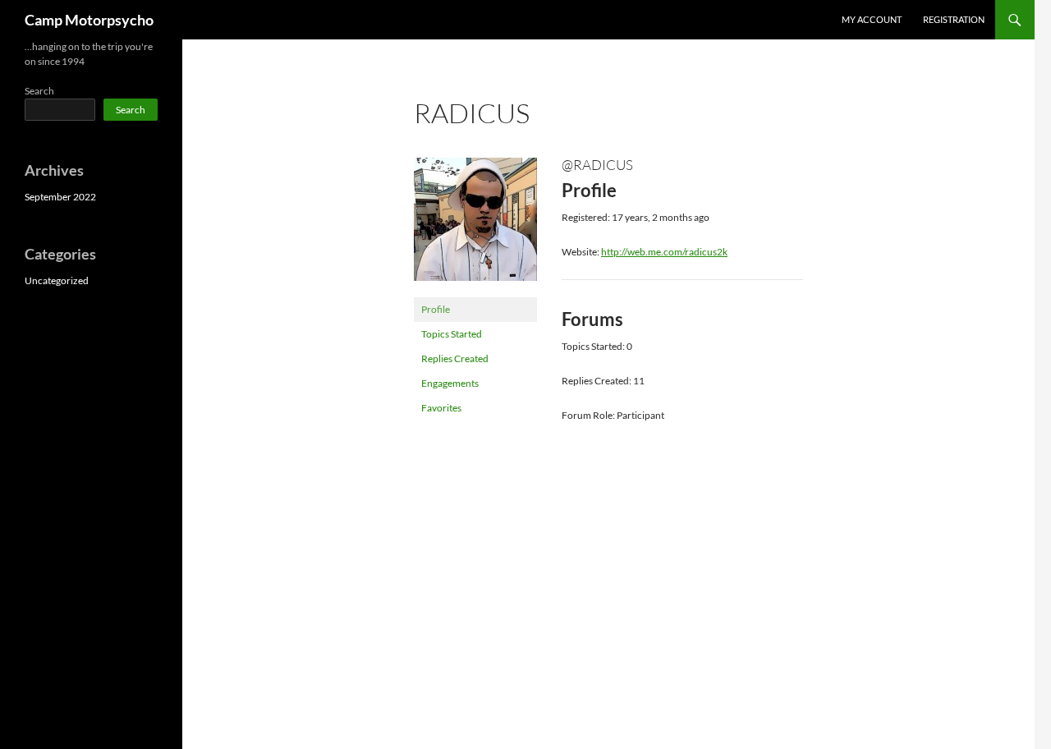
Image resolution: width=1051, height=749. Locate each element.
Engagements (450, 383)
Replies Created (455, 358)
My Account (872, 19)
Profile (435, 309)
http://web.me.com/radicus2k (664, 252)
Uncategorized (57, 280)
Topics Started (451, 334)
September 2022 (60, 197)
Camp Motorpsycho (89, 20)
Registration (953, 19)
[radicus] (475, 226)
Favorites (441, 408)
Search (39, 91)
